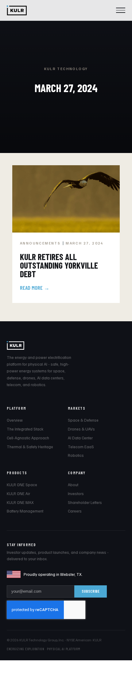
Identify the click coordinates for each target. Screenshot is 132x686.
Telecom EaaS (81, 446)
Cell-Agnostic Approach (28, 437)
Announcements (40, 243)
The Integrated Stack (25, 429)
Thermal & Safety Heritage (30, 446)
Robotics (76, 455)
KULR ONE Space (22, 484)
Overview (15, 420)
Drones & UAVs (81, 429)
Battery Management (25, 511)
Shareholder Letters (85, 502)
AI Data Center (80, 437)
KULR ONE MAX (20, 502)
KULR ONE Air (18, 493)
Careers (75, 511)
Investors (76, 493)
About (73, 484)
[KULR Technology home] (17, 10)
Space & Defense (83, 420)
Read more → (34, 287)
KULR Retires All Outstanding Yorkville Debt (59, 265)
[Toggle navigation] (120, 10)
